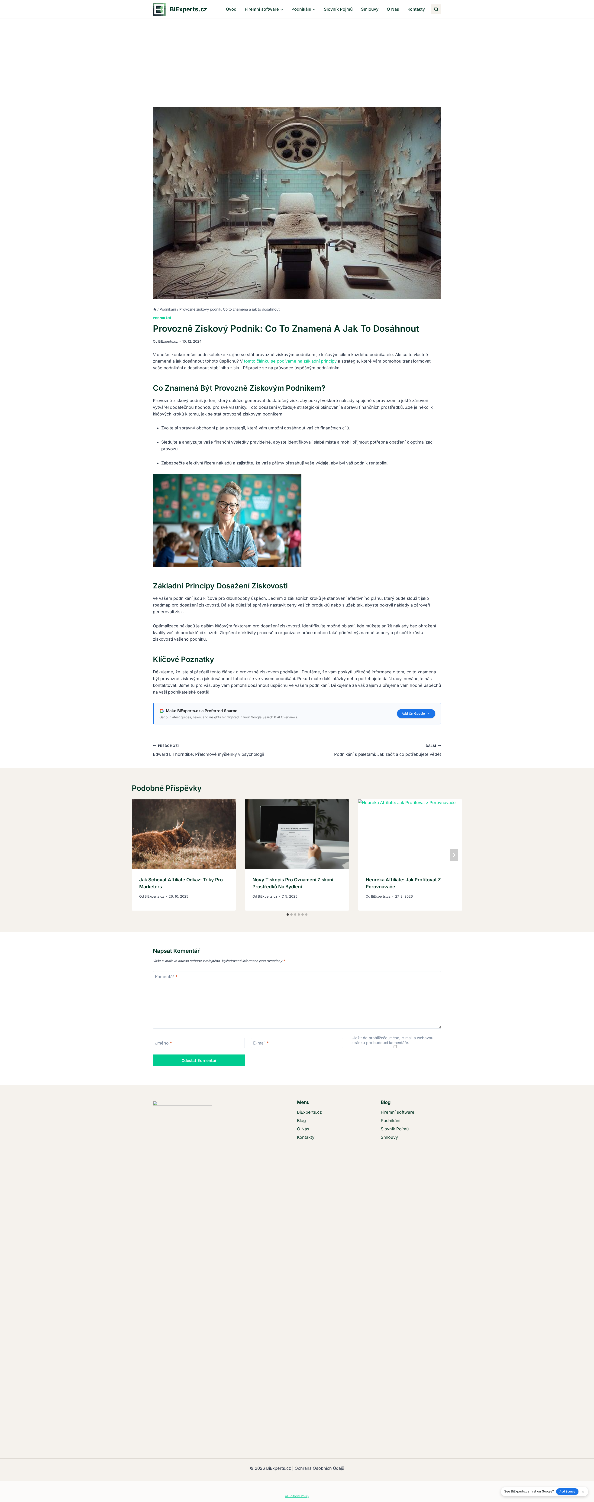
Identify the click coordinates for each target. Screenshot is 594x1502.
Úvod (231, 9)
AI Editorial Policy (297, 1496)
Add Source (567, 1491)
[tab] (288, 914)
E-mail (261, 1043)
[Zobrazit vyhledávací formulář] (436, 9)
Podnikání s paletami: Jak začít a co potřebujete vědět (387, 750)
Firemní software (397, 1112)
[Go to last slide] (140, 855)
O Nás (393, 9)
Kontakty (416, 9)
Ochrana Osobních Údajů (319, 1468)
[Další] (454, 855)
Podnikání (162, 318)
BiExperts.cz (168, 341)
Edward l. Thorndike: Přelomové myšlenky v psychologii (208, 750)
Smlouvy (369, 9)
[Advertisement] (297, 53)
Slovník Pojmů (338, 9)
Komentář (166, 976)
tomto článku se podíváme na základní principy (290, 361)
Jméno (163, 1043)
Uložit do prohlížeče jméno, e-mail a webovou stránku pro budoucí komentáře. (392, 1040)
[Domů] (154, 309)
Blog (301, 1120)
